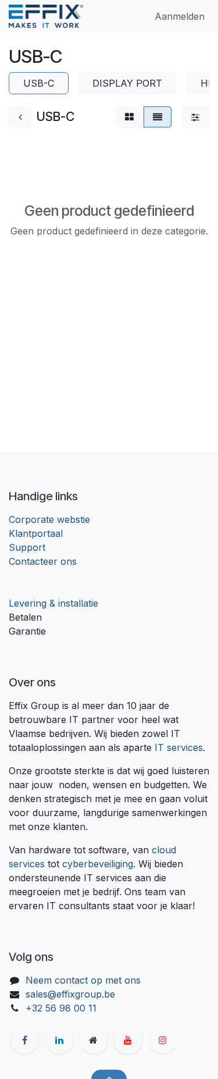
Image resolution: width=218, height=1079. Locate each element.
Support (27, 547)
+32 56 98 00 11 (61, 1008)
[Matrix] (129, 117)
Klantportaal (36, 533)
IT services (179, 747)
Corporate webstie (49, 519)
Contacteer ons (43, 561)
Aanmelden (180, 16)
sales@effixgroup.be (70, 994)
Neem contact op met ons (83, 980)
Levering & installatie (53, 603)
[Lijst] (157, 117)
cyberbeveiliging (97, 864)
